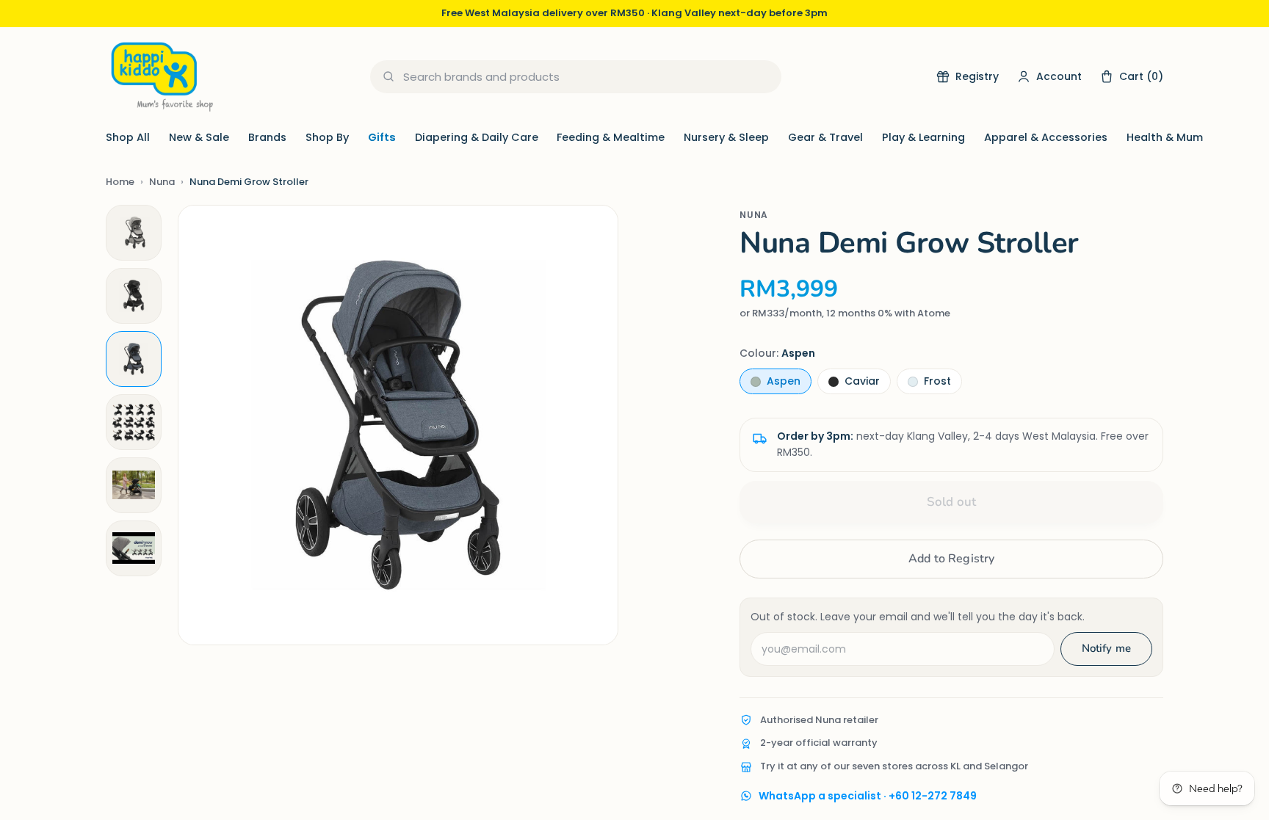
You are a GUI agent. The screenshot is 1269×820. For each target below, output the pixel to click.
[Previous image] (204, 425)
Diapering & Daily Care (476, 137)
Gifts (382, 137)
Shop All (128, 137)
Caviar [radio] (862, 381)
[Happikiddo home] (161, 77)
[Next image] (591, 425)
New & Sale (199, 137)
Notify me (1106, 648)
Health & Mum (1165, 137)
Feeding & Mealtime (611, 137)
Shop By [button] (327, 137)
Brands (267, 137)
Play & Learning (923, 137)
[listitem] (134, 233)
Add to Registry (951, 559)
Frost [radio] (937, 381)
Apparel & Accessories (1045, 137)
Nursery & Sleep (726, 137)
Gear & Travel (825, 137)
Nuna (162, 182)
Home (120, 182)
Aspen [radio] (783, 381)
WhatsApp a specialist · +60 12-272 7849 (868, 795)
